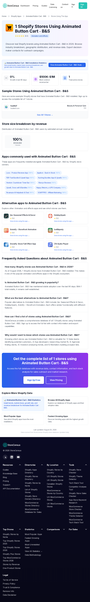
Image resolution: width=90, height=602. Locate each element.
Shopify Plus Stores (11, 554)
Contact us (64, 5)
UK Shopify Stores (55, 480)
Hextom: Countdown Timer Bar (20, 183)
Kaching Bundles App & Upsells (52, 178)
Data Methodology (33, 555)
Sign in (73, 5)
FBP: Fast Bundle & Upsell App (20, 178)
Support (6, 485)
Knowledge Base (10, 473)
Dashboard (25, 6)
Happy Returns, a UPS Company (51, 188)
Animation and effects (40, 36)
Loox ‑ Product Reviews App (19, 173)
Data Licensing (53, 5)
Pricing (35, 6)
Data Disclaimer (9, 595)
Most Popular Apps (33, 534)
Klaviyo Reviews (47, 183)
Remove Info (8, 591)
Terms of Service (10, 580)
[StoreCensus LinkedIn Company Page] (11, 457)
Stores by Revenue (11, 564)
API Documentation (11, 488)
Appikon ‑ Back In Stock (48, 173)
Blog (5, 477)
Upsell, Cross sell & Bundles (19, 188)
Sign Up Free (33, 380)
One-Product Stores (12, 568)
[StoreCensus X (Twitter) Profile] (5, 457)
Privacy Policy (9, 583)
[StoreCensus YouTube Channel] (18, 457)
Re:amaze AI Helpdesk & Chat (20, 193)
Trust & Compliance (11, 587)
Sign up (82, 5)
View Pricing (56, 380)
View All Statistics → (33, 551)
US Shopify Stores (55, 476)
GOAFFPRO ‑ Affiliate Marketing (52, 193)
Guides (44, 6)
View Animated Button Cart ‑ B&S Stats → (67, 65)
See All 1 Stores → (45, 115)
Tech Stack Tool (76, 483)
